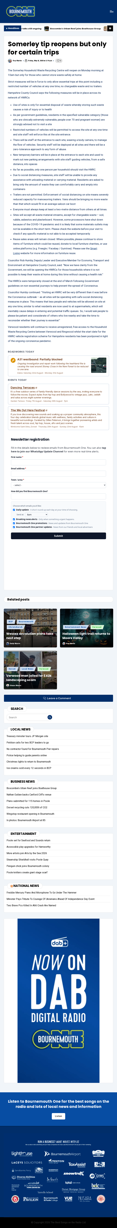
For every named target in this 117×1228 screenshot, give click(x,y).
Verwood (96, 627)
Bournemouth (26, 622)
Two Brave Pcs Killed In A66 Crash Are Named (31, 905)
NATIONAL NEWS (26, 886)
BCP (11, 622)
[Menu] (111, 11)
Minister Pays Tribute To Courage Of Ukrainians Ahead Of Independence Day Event (50, 899)
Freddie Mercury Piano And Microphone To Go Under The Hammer (41, 892)
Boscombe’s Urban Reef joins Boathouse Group (41, 28)
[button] (50, 717)
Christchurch (16, 627)
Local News (27, 669)
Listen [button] (58, 1116)
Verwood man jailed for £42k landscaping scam (28, 678)
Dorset (12, 669)
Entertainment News (75, 627)
